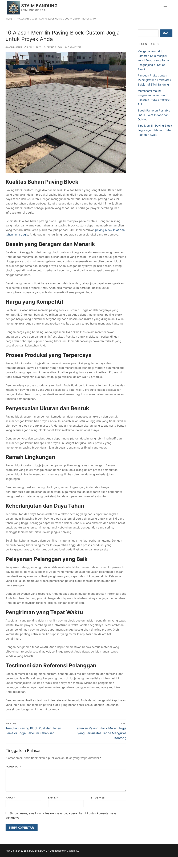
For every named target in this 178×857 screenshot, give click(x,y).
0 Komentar (74, 47)
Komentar (13, 766)
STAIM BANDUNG (39, 5)
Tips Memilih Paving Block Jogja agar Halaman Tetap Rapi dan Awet (155, 130)
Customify (72, 850)
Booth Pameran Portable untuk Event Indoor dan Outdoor (154, 115)
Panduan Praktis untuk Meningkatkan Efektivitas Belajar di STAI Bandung (154, 80)
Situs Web (98, 797)
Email (53, 797)
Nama (10, 797)
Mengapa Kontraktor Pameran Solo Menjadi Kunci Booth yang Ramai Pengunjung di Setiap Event (153, 60)
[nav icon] (165, 7)
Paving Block (54, 47)
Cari (166, 33)
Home (9, 19)
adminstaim (15, 47)
